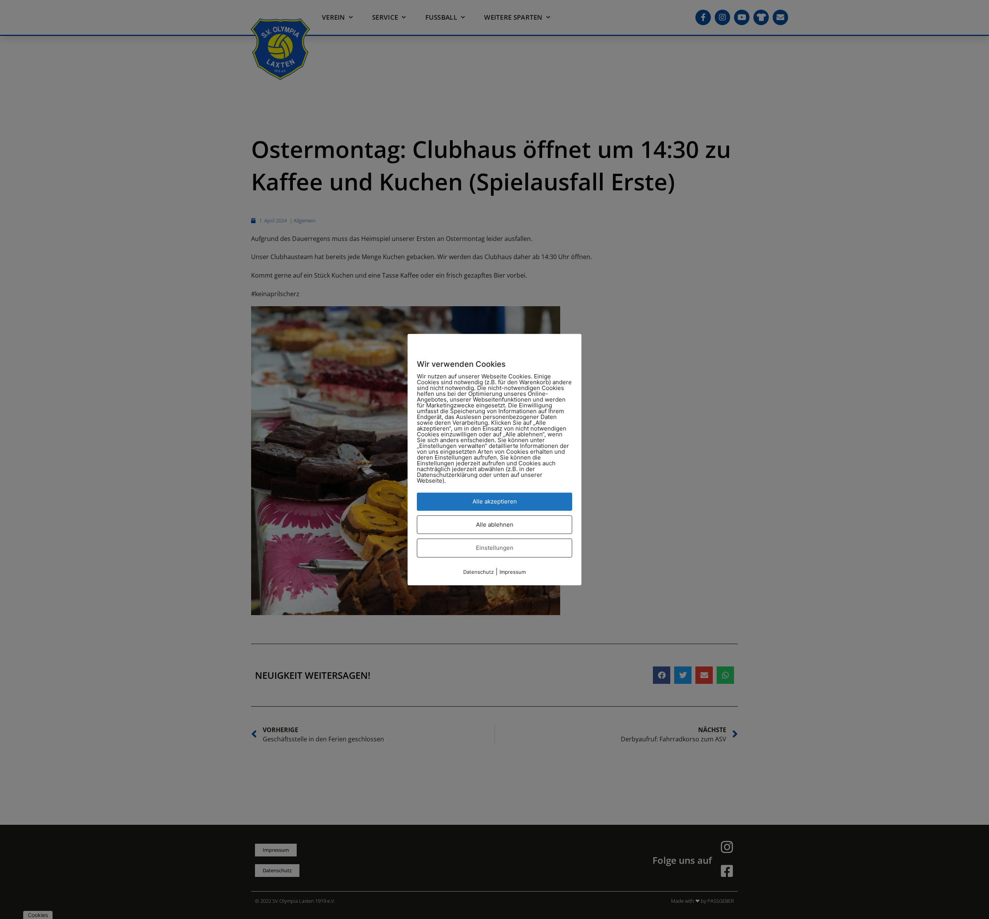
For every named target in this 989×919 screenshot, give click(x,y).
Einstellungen (494, 547)
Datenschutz (478, 571)
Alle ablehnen (494, 524)
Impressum (513, 571)
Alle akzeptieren (494, 501)
